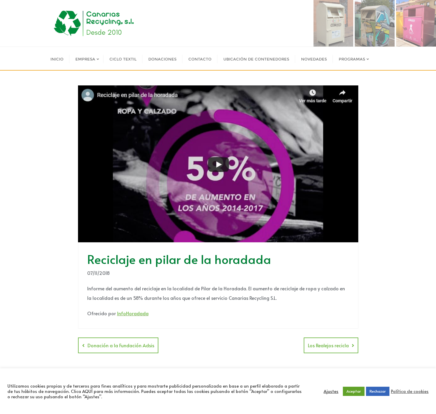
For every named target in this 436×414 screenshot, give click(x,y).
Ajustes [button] (331, 391)
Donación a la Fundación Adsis (120, 345)
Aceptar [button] (353, 391)
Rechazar (378, 391)
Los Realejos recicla (328, 345)
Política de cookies (410, 391)
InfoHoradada (133, 313)
